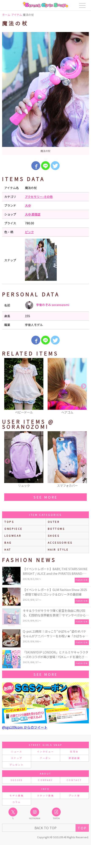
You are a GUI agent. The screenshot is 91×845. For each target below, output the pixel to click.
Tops (9, 521)
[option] (45, 93)
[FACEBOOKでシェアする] (35, 165)
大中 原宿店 (32, 214)
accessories (60, 542)
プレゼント (17, 764)
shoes (54, 535)
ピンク (29, 232)
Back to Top (45, 827)
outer (54, 521)
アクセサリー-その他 (39, 196)
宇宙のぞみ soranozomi (52, 305)
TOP (82, 827)
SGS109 (17, 780)
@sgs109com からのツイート (24, 727)
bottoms (56, 528)
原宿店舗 (74, 758)
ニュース (16, 751)
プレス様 (74, 795)
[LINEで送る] (45, 165)
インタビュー (45, 751)
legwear (12, 535)
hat (7, 549)
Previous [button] (7, 386)
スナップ (16, 758)
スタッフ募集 (45, 795)
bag (8, 542)
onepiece (13, 528)
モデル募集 (17, 795)
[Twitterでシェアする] (55, 165)
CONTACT (74, 780)
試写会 (74, 751)
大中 (28, 205)
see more (45, 497)
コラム (16, 802)
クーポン (45, 758)
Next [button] (83, 386)
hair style (58, 549)
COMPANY (45, 780)
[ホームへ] (45, 4)
